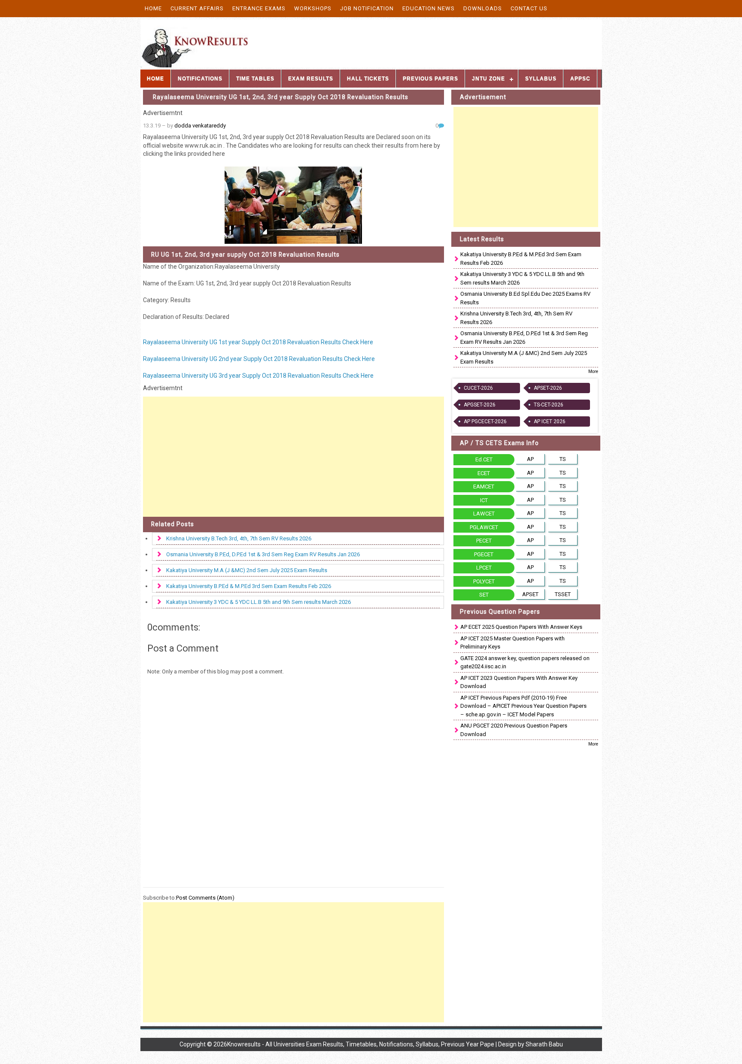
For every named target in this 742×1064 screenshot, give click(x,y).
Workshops (312, 8)
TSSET (563, 594)
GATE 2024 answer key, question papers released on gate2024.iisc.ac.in (525, 662)
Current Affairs (197, 8)
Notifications (200, 79)
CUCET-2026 (478, 388)
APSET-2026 (548, 388)
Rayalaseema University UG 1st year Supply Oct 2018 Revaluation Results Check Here (258, 342)
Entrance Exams (259, 8)
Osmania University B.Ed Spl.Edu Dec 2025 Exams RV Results (525, 298)
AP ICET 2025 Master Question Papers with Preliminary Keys (512, 642)
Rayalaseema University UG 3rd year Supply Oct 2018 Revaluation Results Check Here (258, 375)
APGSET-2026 (480, 405)
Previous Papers (430, 79)
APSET (530, 594)
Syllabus (540, 79)
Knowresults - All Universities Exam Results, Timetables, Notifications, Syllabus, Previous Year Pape (360, 1044)
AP (530, 459)
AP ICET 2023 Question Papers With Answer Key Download (519, 682)
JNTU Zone (488, 79)
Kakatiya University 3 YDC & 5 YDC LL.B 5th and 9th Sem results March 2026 (258, 602)
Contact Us (529, 8)
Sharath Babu (544, 1044)
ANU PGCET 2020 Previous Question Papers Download (513, 729)
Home (153, 8)
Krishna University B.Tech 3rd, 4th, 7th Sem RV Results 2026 (238, 538)
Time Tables (255, 79)
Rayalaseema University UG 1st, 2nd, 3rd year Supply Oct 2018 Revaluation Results (280, 97)
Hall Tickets (368, 79)
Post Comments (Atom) (205, 897)
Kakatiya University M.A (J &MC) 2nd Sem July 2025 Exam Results (246, 570)
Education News (428, 8)
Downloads (482, 8)
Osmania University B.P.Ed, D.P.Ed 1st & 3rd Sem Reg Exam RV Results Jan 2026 (263, 554)
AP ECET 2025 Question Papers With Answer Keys (521, 627)
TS (563, 459)
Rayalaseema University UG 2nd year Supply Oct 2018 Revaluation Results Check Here (259, 358)
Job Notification (367, 8)
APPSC (580, 79)
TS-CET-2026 (548, 405)
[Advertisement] (293, 457)
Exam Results (310, 79)
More (593, 371)
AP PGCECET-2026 (485, 421)
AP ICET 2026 (550, 421)
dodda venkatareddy (200, 125)
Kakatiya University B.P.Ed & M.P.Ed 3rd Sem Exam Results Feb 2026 (248, 586)
